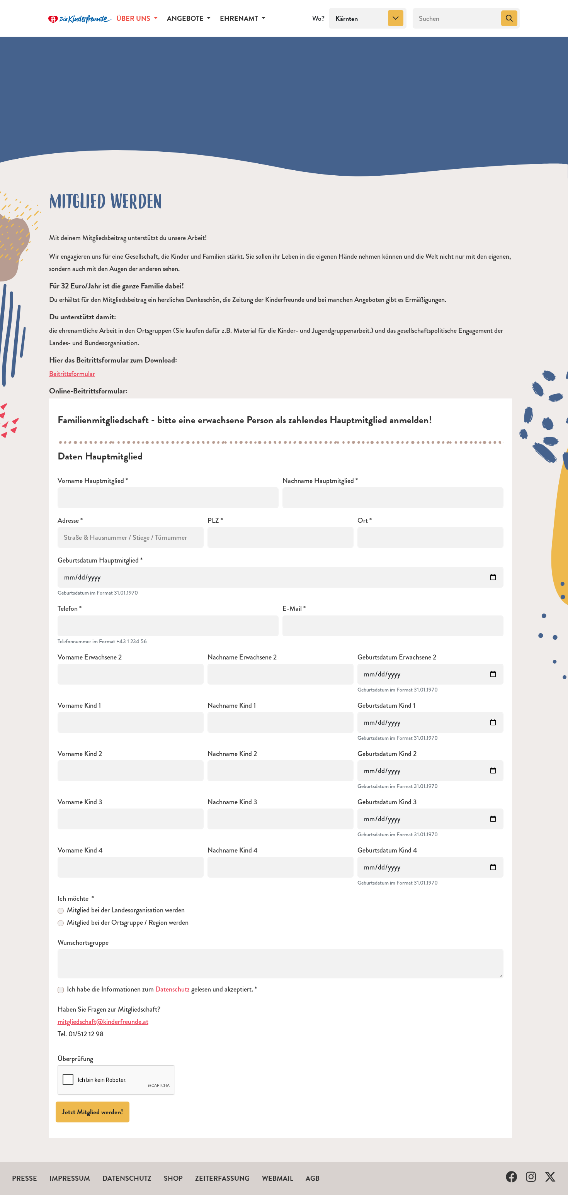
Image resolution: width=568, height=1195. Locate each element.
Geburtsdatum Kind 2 (387, 754)
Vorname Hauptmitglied (91, 481)
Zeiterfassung (222, 1178)
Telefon (68, 609)
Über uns (134, 18)
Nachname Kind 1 (231, 705)
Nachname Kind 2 (232, 754)
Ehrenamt (240, 18)
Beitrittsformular (72, 374)
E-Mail (292, 609)
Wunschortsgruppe (83, 943)
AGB (313, 1178)
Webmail (277, 1178)
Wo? (318, 19)
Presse (24, 1178)
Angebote (186, 18)
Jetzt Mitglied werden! (92, 1112)
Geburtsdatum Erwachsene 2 (396, 657)
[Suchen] (509, 18)
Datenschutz (172, 989)
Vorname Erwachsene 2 (90, 657)
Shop (173, 1178)
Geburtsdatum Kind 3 (387, 802)
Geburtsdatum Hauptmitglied (98, 560)
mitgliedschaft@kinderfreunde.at (103, 1022)
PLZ (213, 520)
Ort (362, 520)
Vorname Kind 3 (80, 802)
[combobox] (367, 18)
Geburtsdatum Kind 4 (387, 850)
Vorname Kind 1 (79, 705)
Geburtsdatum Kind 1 (386, 705)
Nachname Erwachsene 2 (242, 657)
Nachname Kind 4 (232, 850)
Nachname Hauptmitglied (318, 481)
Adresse (68, 520)
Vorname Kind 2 (80, 754)
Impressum (69, 1178)
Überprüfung (75, 1059)
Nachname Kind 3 (232, 802)
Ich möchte (74, 898)
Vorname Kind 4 (80, 850)
